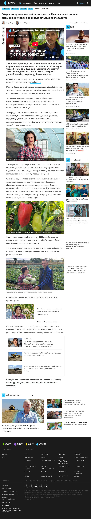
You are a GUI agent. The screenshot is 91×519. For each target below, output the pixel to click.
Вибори (60, 457)
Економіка (29, 457)
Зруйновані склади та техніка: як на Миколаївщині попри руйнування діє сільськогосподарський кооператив (38, 344)
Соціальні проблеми (78, 472)
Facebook (51, 382)
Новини (5, 454)
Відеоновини (63, 476)
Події (26, 454)
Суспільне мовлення (9, 491)
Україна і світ (43, 3)
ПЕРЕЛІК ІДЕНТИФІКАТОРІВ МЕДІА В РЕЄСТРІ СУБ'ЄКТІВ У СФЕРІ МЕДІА (11, 510)
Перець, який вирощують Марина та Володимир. (31, 232)
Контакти (5, 485)
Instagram (10, 386)
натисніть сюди (49, 497)
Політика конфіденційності (8, 498)
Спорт (59, 3)
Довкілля (37, 8)
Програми (5, 505)
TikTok (43, 382)
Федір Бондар (10, 23)
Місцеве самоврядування (47, 467)
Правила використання (10, 494)
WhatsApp (10, 382)
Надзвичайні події (81, 457)
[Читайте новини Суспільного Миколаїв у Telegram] (46, 486)
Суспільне (56, 496)
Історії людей (45, 8)
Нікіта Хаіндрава (25, 23)
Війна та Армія (46, 476)
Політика (28, 471)
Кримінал (61, 454)
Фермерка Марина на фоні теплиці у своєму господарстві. (34, 159)
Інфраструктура (80, 460)
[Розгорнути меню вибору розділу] (20, 3)
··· (71, 3)
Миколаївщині (44, 63)
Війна (35, 3)
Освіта (43, 457)
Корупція (44, 454)
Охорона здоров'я (48, 460)
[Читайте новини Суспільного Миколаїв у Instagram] (31, 486)
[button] (3, 28)
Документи (6, 502)
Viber (28, 382)
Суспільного (35, 82)
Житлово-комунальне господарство (63, 461)
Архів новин (6, 488)
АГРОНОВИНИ (15, 8)
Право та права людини (30, 467)
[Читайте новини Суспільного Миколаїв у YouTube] (36, 486)
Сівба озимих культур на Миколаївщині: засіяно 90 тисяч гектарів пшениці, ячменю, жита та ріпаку (42, 368)
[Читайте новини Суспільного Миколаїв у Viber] (41, 486)
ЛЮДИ (30, 8)
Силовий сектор (64, 467)
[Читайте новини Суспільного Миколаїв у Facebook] (26, 486)
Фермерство (6, 8)
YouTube (35, 382)
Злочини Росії (63, 471)
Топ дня (77, 476)
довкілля (23, 8)
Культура (52, 3)
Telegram (20, 382)
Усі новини (27, 3)
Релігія (43, 471)
